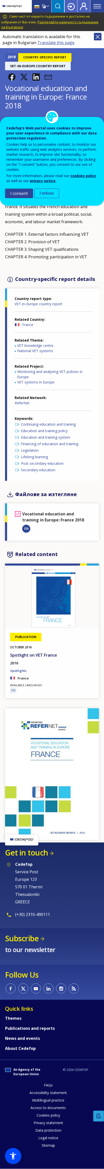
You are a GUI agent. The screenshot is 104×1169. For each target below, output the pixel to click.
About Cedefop (20, 1048)
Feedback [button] (98, 1116)
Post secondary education (42, 463)
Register (83, 6)
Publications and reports (30, 1028)
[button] (12, 77)
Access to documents (48, 1107)
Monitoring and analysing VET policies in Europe (50, 374)
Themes (13, 1018)
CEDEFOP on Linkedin (48, 988)
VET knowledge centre (35, 345)
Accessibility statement (48, 1092)
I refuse (47, 193)
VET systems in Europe (36, 382)
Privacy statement (48, 1122)
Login (71, 6)
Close (97, 36)
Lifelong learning (34, 456)
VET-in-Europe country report (38, 303)
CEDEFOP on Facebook (11, 988)
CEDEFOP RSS (74, 988)
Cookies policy (48, 1115)
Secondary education (38, 469)
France (27, 324)
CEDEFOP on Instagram (61, 988)
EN (26, 528)
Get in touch (26, 852)
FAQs (48, 1085)
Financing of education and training (49, 443)
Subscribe (22, 938)
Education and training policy (44, 430)
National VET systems (35, 350)
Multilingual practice (48, 1100)
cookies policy (83, 175)
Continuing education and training (48, 424)
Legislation (30, 450)
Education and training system (45, 437)
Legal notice (48, 1137)
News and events (22, 1038)
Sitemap (48, 1145)
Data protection (48, 1130)
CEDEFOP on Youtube (36, 988)
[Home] (12, 6)
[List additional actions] (47, 6)
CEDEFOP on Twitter (23, 988)
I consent (19, 193)
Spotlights (18, 670)
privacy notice (43, 180)
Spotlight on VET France (33, 655)
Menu (97, 6)
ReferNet (22, 403)
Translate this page (55, 42)
